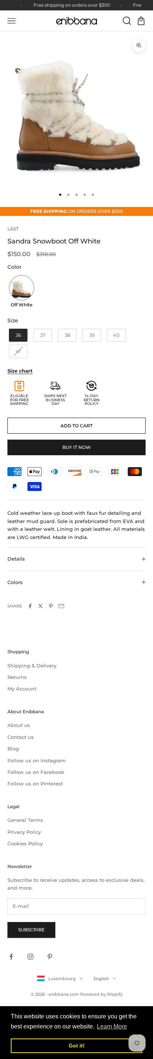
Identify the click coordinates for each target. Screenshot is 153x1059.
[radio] (20, 292)
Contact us (20, 737)
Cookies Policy (25, 843)
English (101, 978)
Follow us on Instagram (36, 760)
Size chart (20, 371)
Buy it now (76, 447)
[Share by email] (61, 606)
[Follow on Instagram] (30, 956)
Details (16, 559)
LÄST (13, 229)
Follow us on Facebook (35, 772)
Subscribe (31, 929)
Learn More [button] (112, 1026)
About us (18, 725)
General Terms (25, 820)
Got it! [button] (77, 1046)
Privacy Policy (24, 832)
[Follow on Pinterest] (49, 956)
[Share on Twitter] (40, 606)
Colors (15, 582)
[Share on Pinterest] (51, 606)
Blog (13, 749)
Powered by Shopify (101, 994)
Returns (17, 677)
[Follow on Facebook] (11, 956)
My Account (21, 689)
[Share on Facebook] (30, 606)
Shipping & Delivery (31, 666)
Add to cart (76, 425)
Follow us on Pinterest (35, 784)
